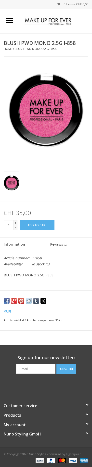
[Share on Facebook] (7, 301)
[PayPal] (50, 460)
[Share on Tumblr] (36, 301)
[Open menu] (9, 20)
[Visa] (72, 460)
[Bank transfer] (39, 460)
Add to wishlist (14, 320)
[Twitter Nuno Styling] (42, 384)
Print (59, 320)
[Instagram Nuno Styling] (59, 384)
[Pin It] (21, 301)
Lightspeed (73, 454)
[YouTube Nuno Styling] (50, 384)
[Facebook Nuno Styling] (33, 384)
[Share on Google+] (14, 301)
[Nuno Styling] (55, 21)
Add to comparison (40, 320)
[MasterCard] (61, 460)
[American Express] (83, 460)
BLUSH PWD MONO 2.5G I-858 (35, 49)
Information (14, 244)
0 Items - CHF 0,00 (75, 4)
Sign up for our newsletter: (46, 357)
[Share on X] (43, 301)
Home (8, 49)
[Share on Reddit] (29, 301)
